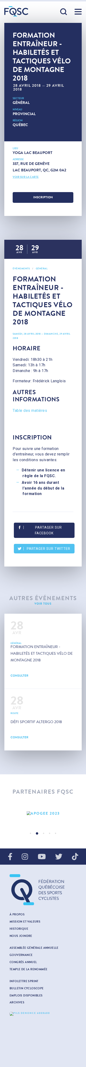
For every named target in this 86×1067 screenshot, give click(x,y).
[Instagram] (24, 857)
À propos (17, 914)
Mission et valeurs (25, 921)
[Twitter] (59, 857)
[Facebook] (10, 857)
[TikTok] (75, 857)
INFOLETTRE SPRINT (24, 981)
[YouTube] (41, 857)
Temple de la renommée (28, 969)
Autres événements (43, 598)
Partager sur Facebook (48, 530)
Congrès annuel (23, 962)
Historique (19, 929)
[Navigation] (78, 11)
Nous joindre (21, 936)
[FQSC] (16, 11)
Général (21, 102)
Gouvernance (21, 955)
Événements (21, 268)
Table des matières (30, 410)
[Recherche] (63, 11)
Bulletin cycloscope (27, 988)
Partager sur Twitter (48, 549)
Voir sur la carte (26, 177)
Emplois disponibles (26, 995)
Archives (17, 1002)
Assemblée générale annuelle (34, 948)
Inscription (43, 197)
